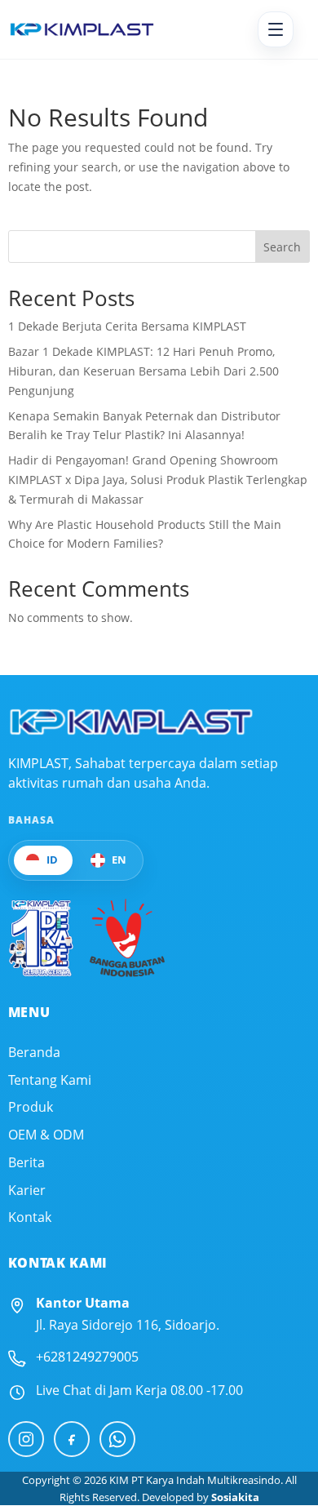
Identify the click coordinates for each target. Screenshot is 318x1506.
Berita (26, 1162)
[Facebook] (72, 1439)
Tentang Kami (49, 1080)
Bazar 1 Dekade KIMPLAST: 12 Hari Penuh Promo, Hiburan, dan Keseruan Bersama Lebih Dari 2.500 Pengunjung (143, 371)
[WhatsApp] (117, 1439)
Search (282, 247)
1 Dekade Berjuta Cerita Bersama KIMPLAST (127, 326)
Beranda (34, 1052)
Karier (27, 1190)
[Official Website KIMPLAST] (130, 722)
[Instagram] (26, 1439)
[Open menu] (276, 29)
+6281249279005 (87, 1357)
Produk (30, 1107)
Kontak (29, 1217)
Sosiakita (235, 1497)
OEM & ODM (46, 1135)
